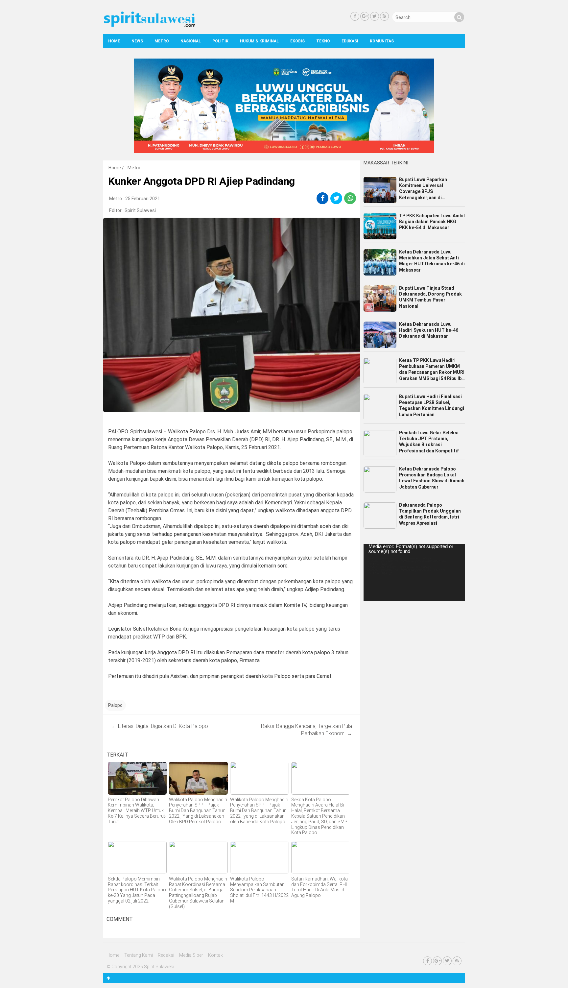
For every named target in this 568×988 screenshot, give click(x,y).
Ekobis (297, 41)
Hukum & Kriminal (259, 41)
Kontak (215, 955)
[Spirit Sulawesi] (149, 25)
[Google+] (364, 16)
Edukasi (350, 41)
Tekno (323, 41)
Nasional (190, 41)
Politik (220, 41)
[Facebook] (354, 16)
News (137, 41)
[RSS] (384, 16)
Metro (161, 41)
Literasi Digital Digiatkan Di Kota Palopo (159, 726)
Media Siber (191, 955)
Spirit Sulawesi (140, 210)
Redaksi (166, 955)
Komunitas (382, 41)
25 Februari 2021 (142, 198)
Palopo (115, 705)
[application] (414, 572)
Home (114, 41)
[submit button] (459, 17)
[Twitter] (374, 16)
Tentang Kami (138, 955)
